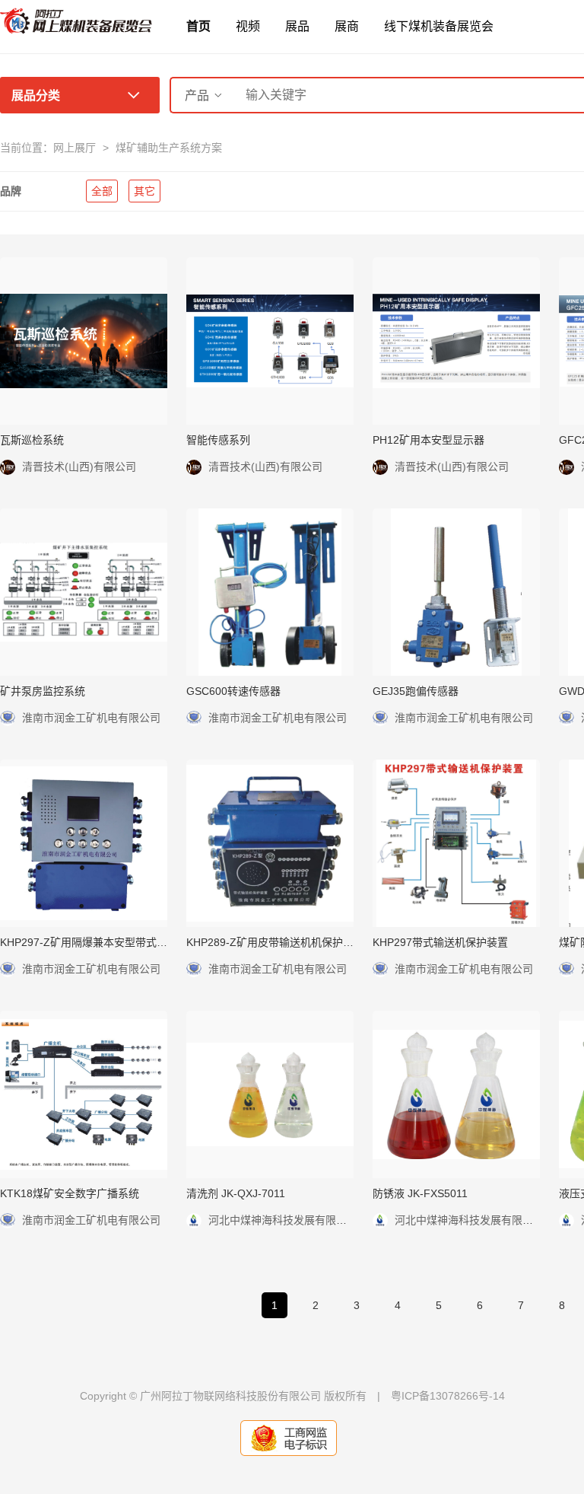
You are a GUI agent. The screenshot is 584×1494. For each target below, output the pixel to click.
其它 (144, 191)
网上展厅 (74, 148)
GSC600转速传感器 (233, 691)
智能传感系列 (218, 440)
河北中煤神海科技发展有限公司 (282, 1220)
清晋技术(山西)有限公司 (79, 466)
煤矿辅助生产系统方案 (169, 148)
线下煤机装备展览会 (439, 26)
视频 (248, 26)
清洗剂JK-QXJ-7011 (235, 1193)
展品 (297, 26)
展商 (347, 26)
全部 (102, 191)
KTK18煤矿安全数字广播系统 (69, 1193)
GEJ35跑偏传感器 (416, 691)
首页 (198, 26)
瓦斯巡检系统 (32, 440)
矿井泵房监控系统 (42, 691)
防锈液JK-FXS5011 (420, 1193)
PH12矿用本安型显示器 (428, 440)
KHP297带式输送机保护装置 (440, 942)
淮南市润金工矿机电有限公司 (91, 718)
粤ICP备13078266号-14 (448, 1396)
